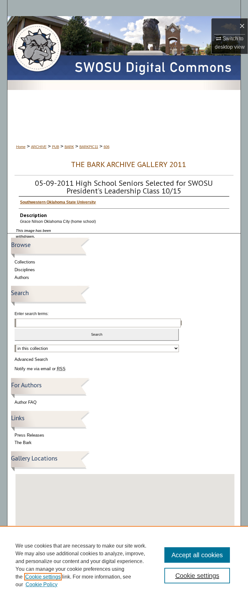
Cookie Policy (41, 584)
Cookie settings (43, 576)
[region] (124, 565)
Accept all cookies (197, 555)
